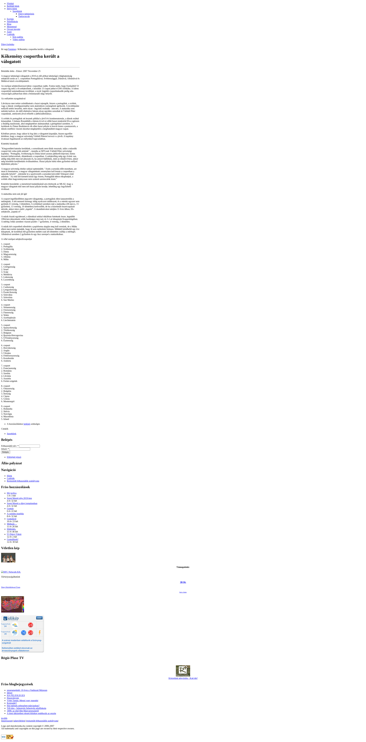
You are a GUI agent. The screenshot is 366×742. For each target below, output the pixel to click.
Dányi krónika (7, 44)
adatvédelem (19, 721)
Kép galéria (18, 37)
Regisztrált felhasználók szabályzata (23, 481)
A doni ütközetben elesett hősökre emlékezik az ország (31, 713)
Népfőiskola (12, 21)
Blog (9, 24)
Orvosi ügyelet (13, 29)
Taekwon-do (24, 16)
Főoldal (10, 3)
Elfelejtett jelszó (14, 457)
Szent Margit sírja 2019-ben (19, 498)
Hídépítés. (11, 529)
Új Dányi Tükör (14, 534)
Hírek (9, 476)
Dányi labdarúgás (26, 14)
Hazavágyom (13, 698)
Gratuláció (11, 519)
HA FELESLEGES (16, 695)
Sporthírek (17, 11)
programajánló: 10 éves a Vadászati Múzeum (27, 690)
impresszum (7, 721)
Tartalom (12, 49)
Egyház (10, 19)
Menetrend (12, 26)
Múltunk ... (12, 524)
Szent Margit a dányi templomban (22, 503)
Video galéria (19, 39)
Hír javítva (11, 493)
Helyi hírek (12, 8)
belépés (27, 424)
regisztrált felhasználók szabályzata (42, 721)
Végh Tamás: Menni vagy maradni (22, 700)
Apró (9, 32)
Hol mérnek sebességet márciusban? (23, 705)
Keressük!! (12, 703)
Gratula (10, 508)
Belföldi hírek (13, 6)
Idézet (9, 693)
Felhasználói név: (10, 446)
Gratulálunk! (12, 539)
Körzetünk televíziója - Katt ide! (183, 678)
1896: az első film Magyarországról (23, 711)
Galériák (11, 34)
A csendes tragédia (15, 513)
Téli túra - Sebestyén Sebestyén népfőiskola (26, 708)
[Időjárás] (12, 612)
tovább (4, 718)
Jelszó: (5, 449)
